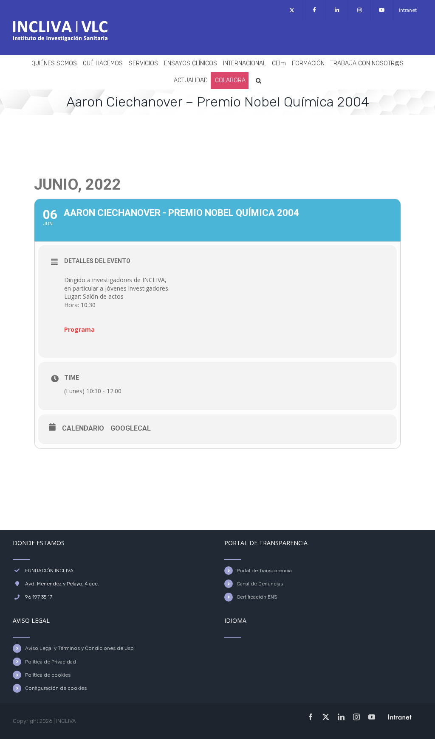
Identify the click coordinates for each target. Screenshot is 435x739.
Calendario (83, 428)
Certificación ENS (257, 597)
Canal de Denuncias (260, 584)
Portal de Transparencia (264, 571)
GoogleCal (130, 428)
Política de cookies (48, 675)
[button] (258, 80)
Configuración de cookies (56, 688)
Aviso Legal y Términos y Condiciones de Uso (79, 648)
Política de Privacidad (50, 662)
